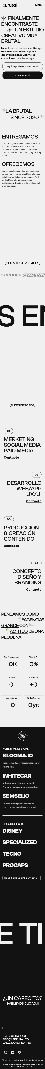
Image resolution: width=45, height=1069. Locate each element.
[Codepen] (19, 1052)
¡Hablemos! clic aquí (22, 1003)
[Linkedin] (12, 1052)
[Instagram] (5, 1052)
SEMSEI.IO (15, 796)
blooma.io (17, 755)
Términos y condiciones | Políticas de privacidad (23, 1060)
